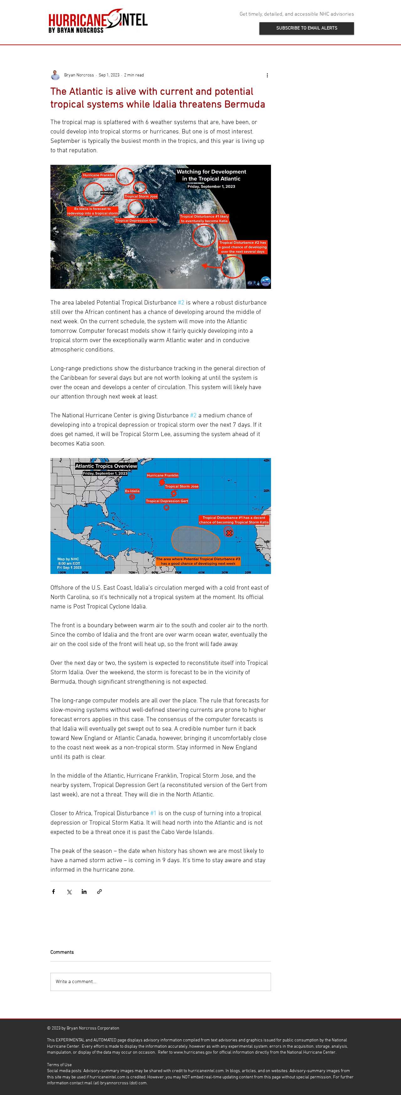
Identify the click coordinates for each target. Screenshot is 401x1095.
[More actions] (267, 75)
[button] (306, 28)
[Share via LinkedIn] (84, 891)
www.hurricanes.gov (193, 1052)
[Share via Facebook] (53, 891)
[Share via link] (99, 891)
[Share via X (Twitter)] (69, 891)
